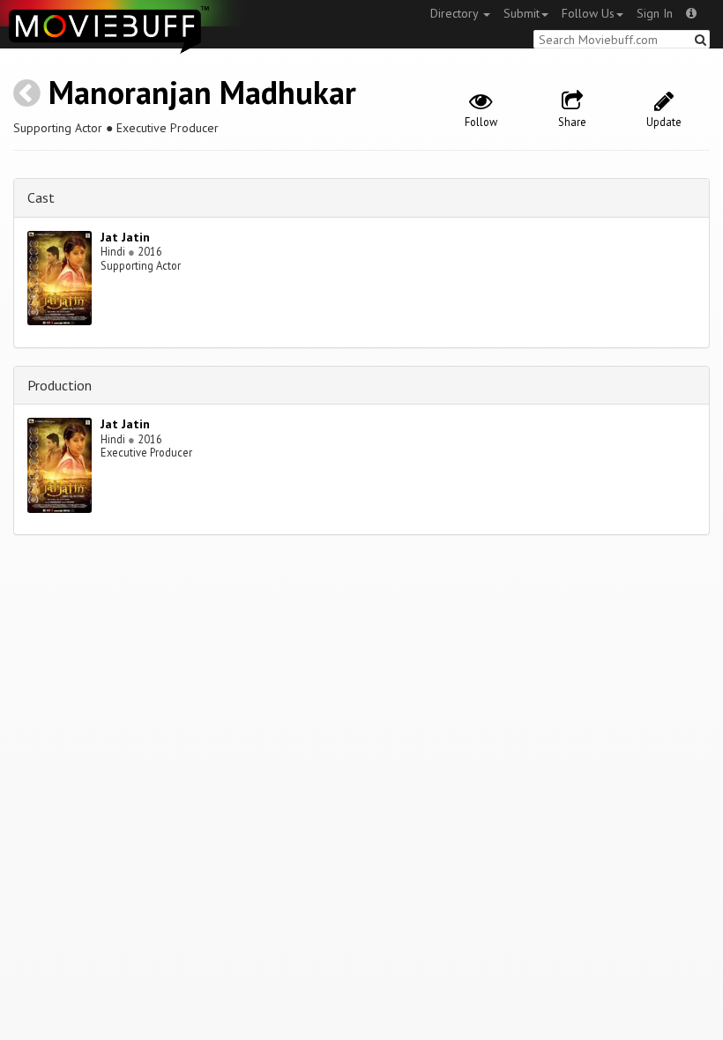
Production (59, 385)
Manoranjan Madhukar (202, 92)
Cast (41, 197)
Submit (521, 13)
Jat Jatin (125, 237)
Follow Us (588, 13)
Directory (455, 13)
